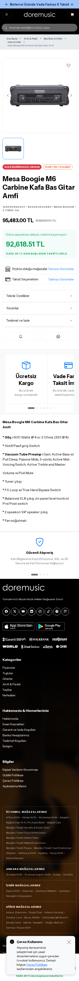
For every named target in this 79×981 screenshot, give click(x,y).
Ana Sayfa (12, 38)
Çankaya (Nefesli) (46, 890)
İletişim (7, 746)
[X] (15, 611)
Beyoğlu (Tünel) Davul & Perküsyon (26, 832)
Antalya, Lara (14, 917)
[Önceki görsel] (7, 95)
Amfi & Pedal (30, 38)
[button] (39, 269)
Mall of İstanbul (14, 858)
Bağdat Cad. (54, 822)
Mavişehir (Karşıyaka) (19, 896)
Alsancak (27, 890)
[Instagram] (40, 611)
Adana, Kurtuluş (53, 912)
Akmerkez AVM (48, 817)
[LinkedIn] (31, 611)
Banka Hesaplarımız (16, 735)
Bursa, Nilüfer (32, 917)
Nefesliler (9, 695)
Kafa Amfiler (14, 42)
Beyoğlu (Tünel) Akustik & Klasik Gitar (28, 827)
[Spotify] (57, 611)
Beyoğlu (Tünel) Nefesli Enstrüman (25, 842)
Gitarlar (8, 679)
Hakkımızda (10, 719)
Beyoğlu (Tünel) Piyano (19, 848)
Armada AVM (14, 874)
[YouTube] (23, 611)
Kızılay (57, 874)
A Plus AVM (13, 817)
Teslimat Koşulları (14, 741)
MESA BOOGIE (64, 206)
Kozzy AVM (56, 853)
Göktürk (11, 853)
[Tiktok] (48, 611)
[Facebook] (6, 611)
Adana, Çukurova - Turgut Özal (24, 912)
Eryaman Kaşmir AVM (38, 874)
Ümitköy (68, 874)
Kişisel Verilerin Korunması (20, 770)
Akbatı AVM (29, 817)
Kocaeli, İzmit (13, 922)
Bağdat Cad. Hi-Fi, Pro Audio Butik (25, 822)
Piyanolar (9, 668)
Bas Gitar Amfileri (53, 38)
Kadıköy (43, 853)
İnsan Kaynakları (13, 724)
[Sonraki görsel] (71, 95)
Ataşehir (64, 817)
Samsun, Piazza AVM (18, 927)
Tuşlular (8, 673)
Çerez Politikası (13, 781)
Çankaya (64, 890)
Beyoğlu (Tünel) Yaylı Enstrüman (52, 848)
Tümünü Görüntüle (61, 268)
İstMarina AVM (27, 853)
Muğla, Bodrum (54, 922)
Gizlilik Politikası (13, 775)
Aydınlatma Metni (14, 786)
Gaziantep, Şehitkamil (54, 917)
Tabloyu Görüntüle (61, 279)
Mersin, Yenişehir (33, 922)
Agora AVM (13, 890)
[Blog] (65, 611)
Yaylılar (7, 690)
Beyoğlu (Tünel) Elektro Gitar (22, 837)
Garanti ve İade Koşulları (19, 730)
